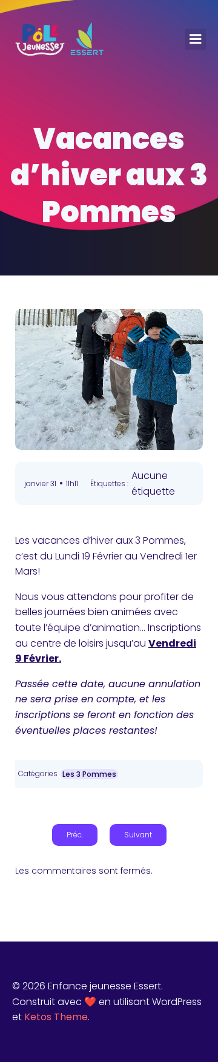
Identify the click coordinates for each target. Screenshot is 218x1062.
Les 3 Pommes (89, 774)
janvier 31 (40, 483)
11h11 (72, 483)
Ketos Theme (56, 1017)
